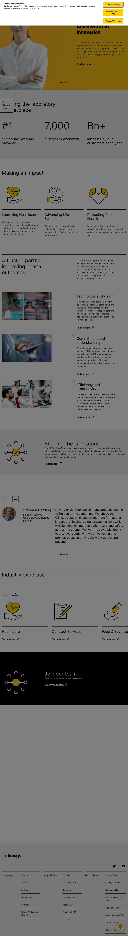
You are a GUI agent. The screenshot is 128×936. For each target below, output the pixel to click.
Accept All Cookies (113, 21)
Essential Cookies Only (113, 13)
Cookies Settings (113, 5)
